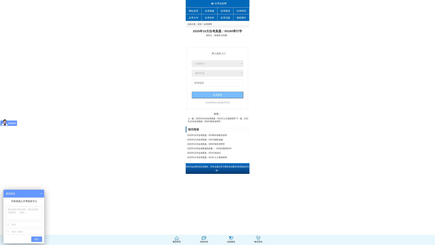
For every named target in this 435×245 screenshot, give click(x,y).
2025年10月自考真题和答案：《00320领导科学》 (210, 148)
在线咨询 (204, 242)
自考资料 (208, 24)
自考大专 (193, 17)
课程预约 (241, 17)
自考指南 (209, 11)
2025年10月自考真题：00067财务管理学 (206, 144)
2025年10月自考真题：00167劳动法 (204, 153)
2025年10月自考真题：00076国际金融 (205, 139)
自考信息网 (221, 3)
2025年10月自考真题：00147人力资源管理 (216, 118)
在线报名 (231, 242)
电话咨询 (258, 242)
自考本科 (209, 17)
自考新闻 (225, 11)
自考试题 (225, 17)
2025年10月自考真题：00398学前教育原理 (207, 135)
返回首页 (177, 242)
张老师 (217, 35)
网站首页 (193, 11)
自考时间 (241, 11)
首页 (200, 24)
